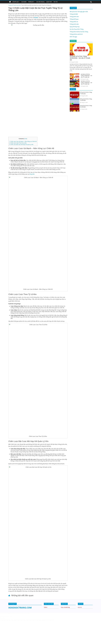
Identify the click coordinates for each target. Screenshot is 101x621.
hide (25, 138)
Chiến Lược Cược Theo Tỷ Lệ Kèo (18, 143)
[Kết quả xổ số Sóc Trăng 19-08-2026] (75, 92)
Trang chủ (10, 5)
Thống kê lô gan (74, 19)
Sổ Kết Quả (15, 2)
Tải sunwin (3, 618)
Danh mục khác (17, 5)
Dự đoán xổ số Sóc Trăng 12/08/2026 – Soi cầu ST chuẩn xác (86, 82)
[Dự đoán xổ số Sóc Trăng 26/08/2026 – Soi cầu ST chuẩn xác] (81, 44)
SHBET (9, 613)
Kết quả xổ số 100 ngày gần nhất (79, 11)
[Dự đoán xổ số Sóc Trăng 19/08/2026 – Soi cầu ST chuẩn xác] (75, 74)
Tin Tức (56, 2)
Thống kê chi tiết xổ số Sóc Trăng (79, 31)
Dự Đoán (23, 2)
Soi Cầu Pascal (40, 2)
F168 (10, 616)
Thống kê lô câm (74, 16)
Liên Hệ (80, 607)
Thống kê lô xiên (74, 24)
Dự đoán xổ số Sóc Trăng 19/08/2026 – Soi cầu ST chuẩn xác (86, 75)
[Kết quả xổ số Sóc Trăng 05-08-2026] (75, 106)
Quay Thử (49, 2)
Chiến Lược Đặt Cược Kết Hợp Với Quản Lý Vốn (21, 144)
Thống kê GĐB (74, 14)
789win (45, 607)
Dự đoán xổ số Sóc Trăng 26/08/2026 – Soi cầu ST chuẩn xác (80, 58)
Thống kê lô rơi (74, 21)
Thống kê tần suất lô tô (76, 34)
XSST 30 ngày (73, 37)
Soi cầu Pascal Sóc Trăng (76, 29)
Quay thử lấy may (74, 26)
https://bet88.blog (65, 607)
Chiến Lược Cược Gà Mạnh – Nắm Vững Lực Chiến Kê (23, 141)
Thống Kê (30, 2)
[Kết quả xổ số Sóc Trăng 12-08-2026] (75, 99)
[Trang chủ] (10, 1)
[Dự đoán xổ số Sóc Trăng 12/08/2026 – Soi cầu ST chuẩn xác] (75, 81)
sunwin (11, 620)
